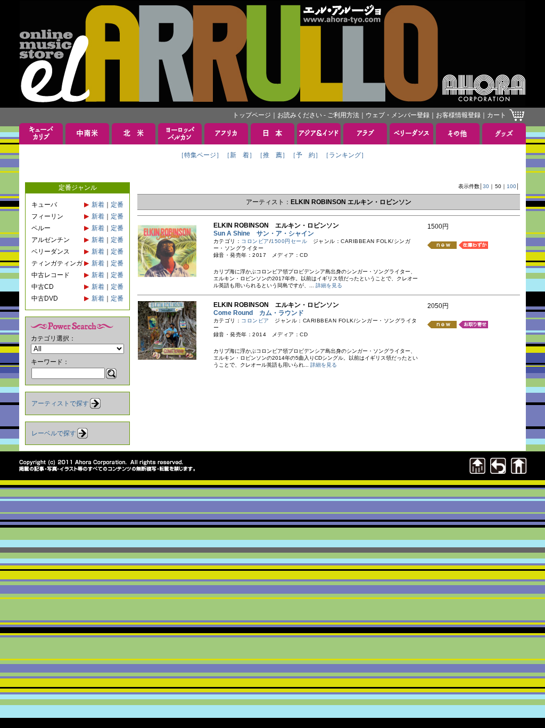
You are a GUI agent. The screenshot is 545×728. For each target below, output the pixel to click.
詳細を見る (329, 285)
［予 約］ (305, 155)
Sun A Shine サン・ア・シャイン (263, 233)
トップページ (252, 115)
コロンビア (255, 241)
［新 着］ (239, 155)
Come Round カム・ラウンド (258, 313)
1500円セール (289, 241)
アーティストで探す (60, 403)
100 (511, 186)
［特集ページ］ (200, 155)
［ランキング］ (345, 155)
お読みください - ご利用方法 (318, 115)
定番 (117, 204)
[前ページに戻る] (498, 470)
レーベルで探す (53, 433)
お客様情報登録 (458, 115)
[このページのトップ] (477, 470)
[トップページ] (519, 470)
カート (496, 115)
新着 (98, 204)
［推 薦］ (272, 155)
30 (486, 186)
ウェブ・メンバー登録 (398, 115)
